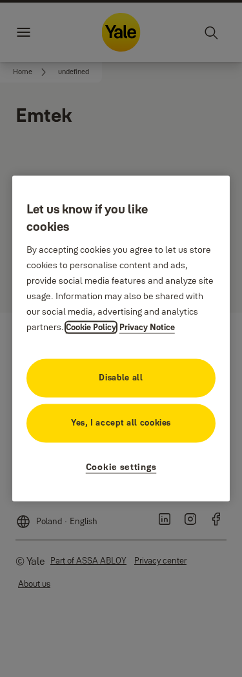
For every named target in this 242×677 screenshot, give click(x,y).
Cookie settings (121, 467)
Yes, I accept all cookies (121, 423)
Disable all (121, 378)
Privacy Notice (147, 327)
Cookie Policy (91, 327)
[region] (121, 338)
